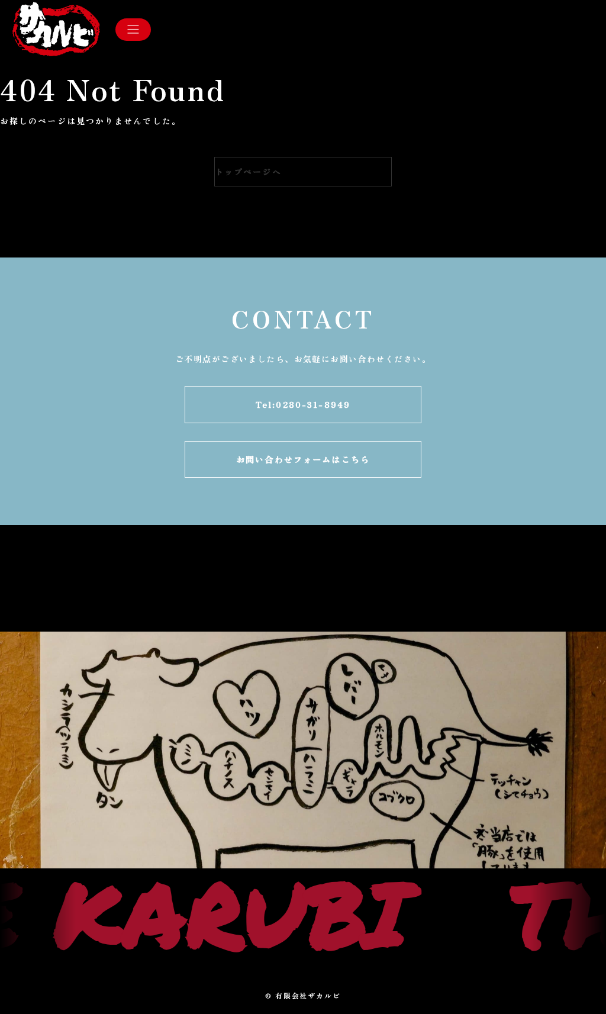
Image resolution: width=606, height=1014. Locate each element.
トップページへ (248, 172)
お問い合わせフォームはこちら (303, 459)
